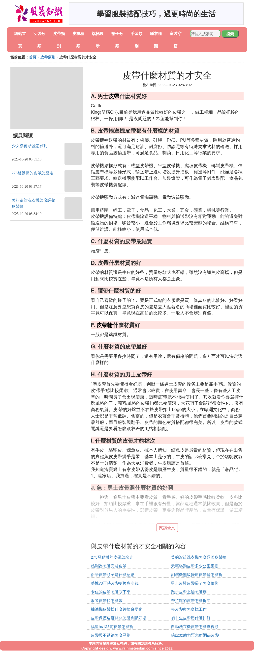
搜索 (230, 33)
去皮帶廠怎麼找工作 (189, 609)
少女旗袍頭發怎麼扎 (29, 146)
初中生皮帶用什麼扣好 (191, 618)
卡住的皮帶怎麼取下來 (110, 592)
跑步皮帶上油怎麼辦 (189, 592)
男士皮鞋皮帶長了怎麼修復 (195, 583)
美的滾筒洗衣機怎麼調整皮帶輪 (198, 557)
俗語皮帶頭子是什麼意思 (112, 574)
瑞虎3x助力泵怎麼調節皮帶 (195, 635)
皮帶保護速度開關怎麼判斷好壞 (118, 618)
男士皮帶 (109, 96)
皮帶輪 (104, 325)
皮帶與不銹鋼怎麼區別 (110, 635)
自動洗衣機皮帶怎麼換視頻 (195, 626)
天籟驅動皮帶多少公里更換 (195, 566)
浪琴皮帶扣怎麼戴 (107, 600)
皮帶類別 (47, 57)
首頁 (32, 57)
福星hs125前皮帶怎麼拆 (112, 626)
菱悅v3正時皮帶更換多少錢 (115, 583)
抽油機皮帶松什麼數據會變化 (116, 609)
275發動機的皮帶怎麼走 (32, 173)
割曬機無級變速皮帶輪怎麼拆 (196, 574)
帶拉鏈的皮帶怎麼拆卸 (191, 600)
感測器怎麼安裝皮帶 (109, 566)
